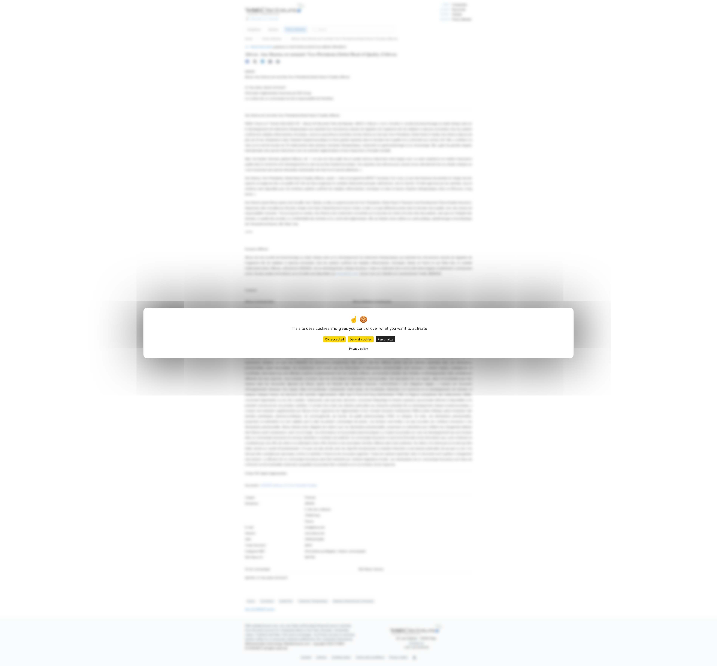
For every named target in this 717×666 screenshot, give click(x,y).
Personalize (385, 339)
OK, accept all (334, 339)
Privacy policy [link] (358, 349)
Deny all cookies (361, 339)
